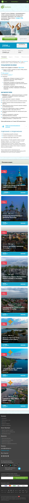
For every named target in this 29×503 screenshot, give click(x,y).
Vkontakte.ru (4, 456)
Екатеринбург (14, 1)
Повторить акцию (9, 39)
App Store (5, 465)
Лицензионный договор (7, 440)
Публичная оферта (6, 441)
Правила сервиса (6, 423)
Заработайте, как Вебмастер (8, 431)
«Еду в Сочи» (21, 67)
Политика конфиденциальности (9, 443)
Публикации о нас (6, 420)
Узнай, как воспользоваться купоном (12, 126)
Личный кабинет (27, 1)
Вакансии (4, 422)
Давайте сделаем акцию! (7, 430)
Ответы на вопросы (6, 425)
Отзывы (17, 57)
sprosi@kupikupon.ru (6, 448)
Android (25, 61)
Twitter (6, 456)
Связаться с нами (5, 450)
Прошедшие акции (6, 433)
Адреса (11, 57)
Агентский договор (6, 438)
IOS (20, 61)
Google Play (13, 465)
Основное (4, 57)
